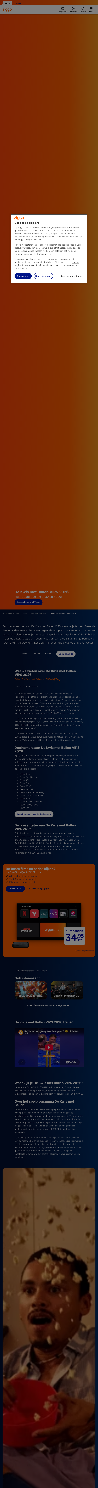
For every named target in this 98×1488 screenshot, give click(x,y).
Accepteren (23, 276)
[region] (49, 248)
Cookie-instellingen (71, 276)
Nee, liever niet (43, 276)
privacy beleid (35, 265)
